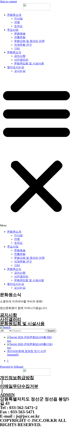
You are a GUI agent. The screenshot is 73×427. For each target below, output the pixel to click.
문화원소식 (14, 52)
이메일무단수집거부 (19, 386)
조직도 (18, 26)
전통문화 (20, 37)
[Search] (5, 327)
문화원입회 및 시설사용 (29, 63)
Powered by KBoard (11, 366)
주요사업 (12, 29)
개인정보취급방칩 (17, 377)
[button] (36, 151)
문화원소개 (14, 14)
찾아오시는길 (15, 67)
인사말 (18, 18)
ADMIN (7, 394)
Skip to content (8, 1)
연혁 (17, 22)
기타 (17, 48)
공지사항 (20, 55)
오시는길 (20, 70)
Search (51, 330)
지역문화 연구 (23, 44)
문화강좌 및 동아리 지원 (29, 41)
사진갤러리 (21, 59)
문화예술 (20, 33)
